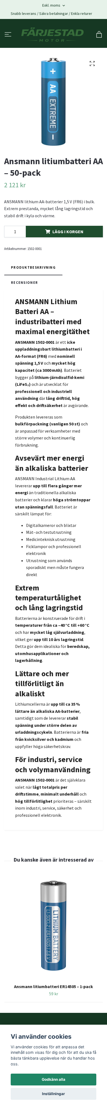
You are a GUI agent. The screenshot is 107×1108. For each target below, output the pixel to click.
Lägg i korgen (67, 232)
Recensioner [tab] (24, 283)
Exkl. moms (51, 5)
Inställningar (53, 1093)
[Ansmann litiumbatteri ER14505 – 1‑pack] (53, 928)
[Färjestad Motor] (52, 35)
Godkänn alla (53, 1079)
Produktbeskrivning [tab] (33, 268)
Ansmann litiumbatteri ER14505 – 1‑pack (53, 987)
